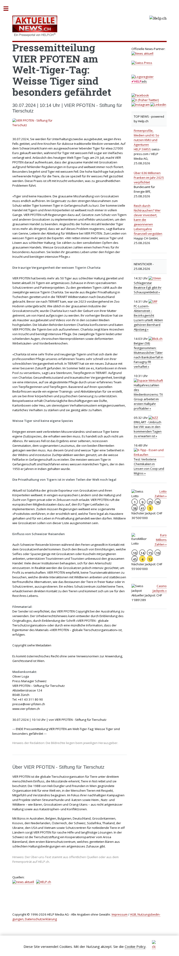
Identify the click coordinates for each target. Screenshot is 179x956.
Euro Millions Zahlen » (161, 539)
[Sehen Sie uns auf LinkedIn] (158, 105)
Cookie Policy (135, 946)
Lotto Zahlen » (161, 493)
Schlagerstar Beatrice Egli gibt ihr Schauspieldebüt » (148, 287)
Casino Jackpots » (160, 588)
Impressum (119, 914)
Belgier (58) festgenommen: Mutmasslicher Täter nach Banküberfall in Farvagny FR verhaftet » (148, 355)
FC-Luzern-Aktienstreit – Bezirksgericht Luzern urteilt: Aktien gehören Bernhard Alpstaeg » (148, 317)
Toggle (8, 8)
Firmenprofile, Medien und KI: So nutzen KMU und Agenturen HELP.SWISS (146, 140)
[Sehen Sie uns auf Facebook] (140, 95)
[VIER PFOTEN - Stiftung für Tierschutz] (69, 123)
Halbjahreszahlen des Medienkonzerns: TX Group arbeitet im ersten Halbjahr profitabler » (148, 396)
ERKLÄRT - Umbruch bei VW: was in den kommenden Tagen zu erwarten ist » (148, 429)
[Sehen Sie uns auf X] (145, 100)
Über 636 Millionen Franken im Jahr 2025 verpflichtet (149, 177)
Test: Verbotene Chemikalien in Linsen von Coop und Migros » (149, 466)
